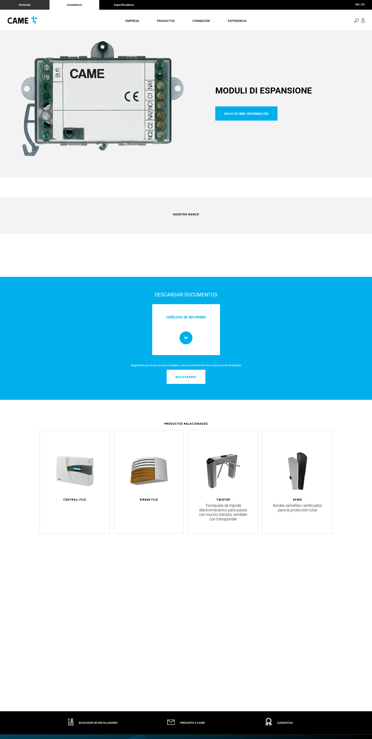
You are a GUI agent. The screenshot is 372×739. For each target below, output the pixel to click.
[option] (102, 98)
